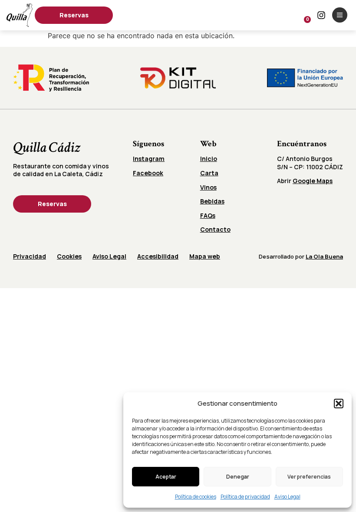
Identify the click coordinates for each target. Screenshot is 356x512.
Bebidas (212, 201)
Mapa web (204, 256)
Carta (209, 173)
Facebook (148, 173)
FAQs (207, 215)
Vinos (208, 187)
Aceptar (165, 476)
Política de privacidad (245, 496)
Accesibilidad (157, 256)
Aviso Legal (287, 496)
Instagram (149, 158)
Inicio (208, 158)
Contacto (215, 229)
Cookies (69, 256)
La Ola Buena (324, 256)
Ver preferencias (309, 476)
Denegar (237, 476)
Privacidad (29, 256)
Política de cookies (195, 496)
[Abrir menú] (339, 15)
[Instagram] (321, 15)
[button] (338, 403)
